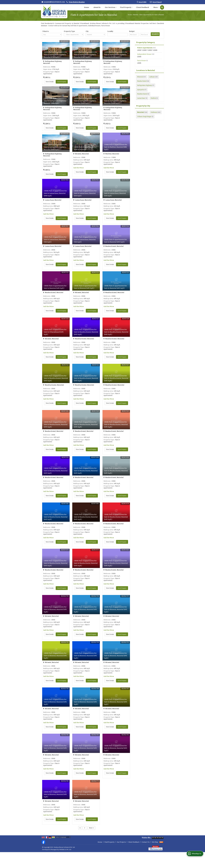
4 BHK (155, 50)
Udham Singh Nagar (144, 116)
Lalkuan (152, 77)
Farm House (141, 61)
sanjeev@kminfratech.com (54, 2)
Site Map (155, 842)
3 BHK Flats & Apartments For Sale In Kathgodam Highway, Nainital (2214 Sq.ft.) (115, 54)
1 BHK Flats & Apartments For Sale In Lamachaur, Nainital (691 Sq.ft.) (85, 193)
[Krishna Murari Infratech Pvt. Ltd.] (54, 11)
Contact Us (146, 842)
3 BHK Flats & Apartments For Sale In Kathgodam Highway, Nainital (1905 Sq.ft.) (85, 100)
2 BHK (144, 50)
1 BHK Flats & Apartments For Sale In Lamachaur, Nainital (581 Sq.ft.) (55, 239)
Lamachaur (141, 98)
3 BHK (150, 50)
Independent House (144, 54)
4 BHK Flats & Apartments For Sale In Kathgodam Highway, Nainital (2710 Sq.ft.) (55, 54)
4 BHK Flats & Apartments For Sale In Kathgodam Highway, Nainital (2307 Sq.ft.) (85, 54)
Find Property (125, 7)
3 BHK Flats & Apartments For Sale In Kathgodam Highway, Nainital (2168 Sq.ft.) (55, 100)
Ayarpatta (140, 90)
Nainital (135, 14)
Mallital (153, 98)
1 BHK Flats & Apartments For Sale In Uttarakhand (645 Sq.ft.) (55, 332)
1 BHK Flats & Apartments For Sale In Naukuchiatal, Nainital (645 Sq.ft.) (55, 424)
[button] (77, 2)
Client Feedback (142, 7)
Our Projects (121, 842)
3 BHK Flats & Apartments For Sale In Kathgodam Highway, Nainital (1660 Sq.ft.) (55, 147)
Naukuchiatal (141, 81)
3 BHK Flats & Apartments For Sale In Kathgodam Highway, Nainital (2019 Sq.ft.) (115, 100)
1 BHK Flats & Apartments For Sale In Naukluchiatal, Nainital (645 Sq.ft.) (86, 332)
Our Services (110, 7)
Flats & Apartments (144, 48)
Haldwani (154, 112)
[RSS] (161, 842)
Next (91, 828)
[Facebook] (43, 842)
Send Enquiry (61, 81)
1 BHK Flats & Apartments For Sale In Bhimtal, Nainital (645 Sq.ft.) (55, 609)
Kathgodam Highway (144, 85)
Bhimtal (140, 77)
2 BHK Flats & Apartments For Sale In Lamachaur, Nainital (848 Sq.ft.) (55, 193)
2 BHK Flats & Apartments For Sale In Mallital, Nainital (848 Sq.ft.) (115, 147)
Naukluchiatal (142, 94)
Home (86, 7)
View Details (50, 81)
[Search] (162, 7)
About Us (96, 7)
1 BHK (139, 50)
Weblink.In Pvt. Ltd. (65, 849)
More (155, 7)
